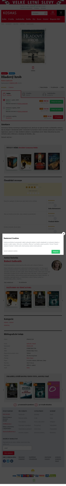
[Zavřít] (63, 233)
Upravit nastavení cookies (10, 251)
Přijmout (55, 251)
